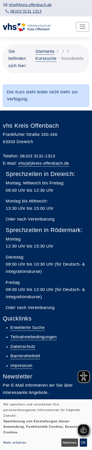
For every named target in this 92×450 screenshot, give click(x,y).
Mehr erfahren (14, 442)
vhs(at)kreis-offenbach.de (43, 163)
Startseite (44, 51)
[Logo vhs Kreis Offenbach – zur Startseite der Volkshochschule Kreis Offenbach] (27, 26)
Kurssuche (46, 58)
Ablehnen (70, 442)
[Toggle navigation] (82, 26)
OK (83, 442)
